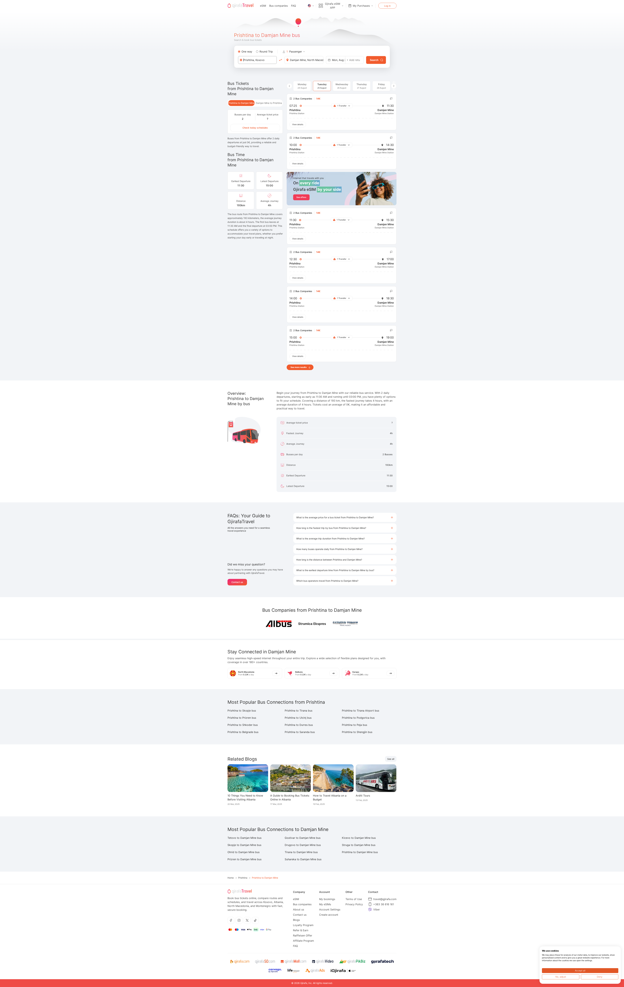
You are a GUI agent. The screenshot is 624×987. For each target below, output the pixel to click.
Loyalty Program (303, 925)
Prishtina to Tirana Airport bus (360, 710)
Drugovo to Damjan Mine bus (303, 845)
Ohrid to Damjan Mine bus (244, 852)
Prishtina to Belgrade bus (243, 732)
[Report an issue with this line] (391, 98)
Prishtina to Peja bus (354, 724)
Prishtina (242, 877)
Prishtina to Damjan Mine (241, 103)
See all (390, 759)
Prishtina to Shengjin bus (357, 732)
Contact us (237, 582)
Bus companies (278, 5)
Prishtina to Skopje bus (242, 710)
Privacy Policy (354, 904)
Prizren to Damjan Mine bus (244, 859)
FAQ (293, 5)
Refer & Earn (300, 930)
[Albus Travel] (279, 624)
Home (231, 877)
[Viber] (370, 909)
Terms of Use (353, 899)
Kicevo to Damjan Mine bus (359, 837)
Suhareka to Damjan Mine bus (303, 859)
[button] (344, 517)
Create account (328, 914)
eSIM (263, 5)
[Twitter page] (247, 920)
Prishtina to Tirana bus (298, 710)
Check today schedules (255, 127)
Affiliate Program (303, 940)
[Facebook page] (231, 920)
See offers (301, 197)
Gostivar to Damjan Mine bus (302, 837)
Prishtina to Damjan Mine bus (360, 852)
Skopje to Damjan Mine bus (244, 845)
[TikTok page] (255, 920)
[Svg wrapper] (239, 961)
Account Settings (329, 909)
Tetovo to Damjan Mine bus (244, 837)
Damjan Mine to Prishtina (269, 103)
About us (298, 909)
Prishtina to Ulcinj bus (298, 717)
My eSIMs (325, 904)
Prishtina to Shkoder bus (243, 724)
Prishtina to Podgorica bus (358, 717)
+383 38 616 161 (383, 904)
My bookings (327, 899)
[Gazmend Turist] (345, 624)
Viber (376, 909)
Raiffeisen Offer (302, 935)
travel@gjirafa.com (384, 899)
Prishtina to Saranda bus (300, 732)
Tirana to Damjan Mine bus (301, 852)
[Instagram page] (239, 920)
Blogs (296, 920)
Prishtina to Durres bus (299, 724)
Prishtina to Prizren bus (242, 717)
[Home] (241, 5)
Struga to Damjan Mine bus (358, 845)
